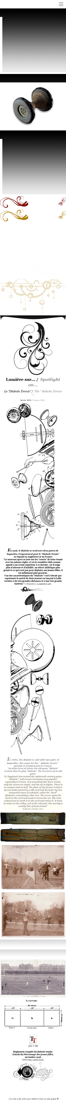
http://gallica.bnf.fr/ (36, 1060)
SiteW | (23, 1099)
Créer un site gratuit (48, 1099)
